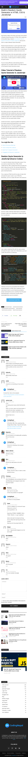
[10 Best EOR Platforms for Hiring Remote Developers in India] (4, 641)
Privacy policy (18, 753)
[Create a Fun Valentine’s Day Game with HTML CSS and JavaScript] (4, 629)
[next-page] (4, 353)
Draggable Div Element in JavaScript (11, 152)
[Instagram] (12, 748)
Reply (7, 368)
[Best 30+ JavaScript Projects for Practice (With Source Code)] (4, 342)
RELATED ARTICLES (6, 330)
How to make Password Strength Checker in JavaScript (6, 325)
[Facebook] (8, 748)
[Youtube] (19, 748)
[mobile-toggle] (2, 7)
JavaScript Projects (8, 306)
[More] (20, 315)
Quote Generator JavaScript (7, 309)
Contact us (24, 753)
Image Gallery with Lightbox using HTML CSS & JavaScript (21, 325)
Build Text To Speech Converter (10, 150)
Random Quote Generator (17, 309)
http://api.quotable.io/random (14, 426)
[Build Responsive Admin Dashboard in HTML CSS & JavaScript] (4, 635)
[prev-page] (2, 353)
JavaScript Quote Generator (18, 306)
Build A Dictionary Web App (9, 145)
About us (4, 753)
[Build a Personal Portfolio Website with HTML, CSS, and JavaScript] (4, 616)
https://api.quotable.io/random (14, 428)
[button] (26, 7)
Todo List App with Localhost (9, 147)
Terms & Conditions (10, 753)
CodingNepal (13, 755)
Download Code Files (14, 300)
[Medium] (15, 748)
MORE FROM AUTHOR (16, 330)
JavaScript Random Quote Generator (8, 308)
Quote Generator (19, 308)
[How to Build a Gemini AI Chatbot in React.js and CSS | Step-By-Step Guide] (4, 622)
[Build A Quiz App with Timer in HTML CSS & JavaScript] (4, 336)
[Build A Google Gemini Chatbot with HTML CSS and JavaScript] (4, 348)
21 (26, 17)
